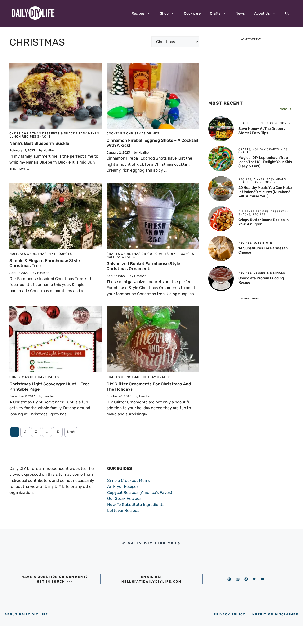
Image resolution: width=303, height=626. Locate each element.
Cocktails (116, 133)
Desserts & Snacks (59, 133)
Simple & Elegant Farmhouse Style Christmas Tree (44, 263)
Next (71, 432)
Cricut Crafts (155, 253)
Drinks (153, 133)
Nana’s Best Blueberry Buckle (39, 143)
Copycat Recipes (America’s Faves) (139, 492)
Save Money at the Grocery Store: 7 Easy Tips (261, 130)
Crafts (215, 13)
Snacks (44, 136)
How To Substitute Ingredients (136, 504)
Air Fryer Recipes (123, 486)
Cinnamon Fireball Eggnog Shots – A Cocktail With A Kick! (152, 143)
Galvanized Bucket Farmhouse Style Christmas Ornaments (143, 266)
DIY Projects (60, 253)
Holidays (17, 253)
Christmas (31, 133)
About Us (262, 13)
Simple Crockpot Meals (128, 480)
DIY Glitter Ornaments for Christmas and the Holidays (149, 386)
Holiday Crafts (121, 257)
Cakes (15, 133)
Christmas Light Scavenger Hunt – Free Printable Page (49, 386)
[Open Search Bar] (287, 13)
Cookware (192, 13)
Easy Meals (88, 133)
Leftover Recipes (123, 510)
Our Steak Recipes (124, 498)
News (240, 13)
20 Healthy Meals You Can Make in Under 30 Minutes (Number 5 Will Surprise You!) (265, 192)
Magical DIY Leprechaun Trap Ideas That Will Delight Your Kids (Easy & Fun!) (265, 161)
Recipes (138, 13)
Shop (164, 13)
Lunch (15, 136)
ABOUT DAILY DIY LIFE (26, 614)
